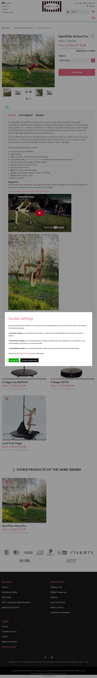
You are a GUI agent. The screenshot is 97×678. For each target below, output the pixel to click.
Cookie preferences (29, 360)
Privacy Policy (24, 353)
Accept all (14, 360)
